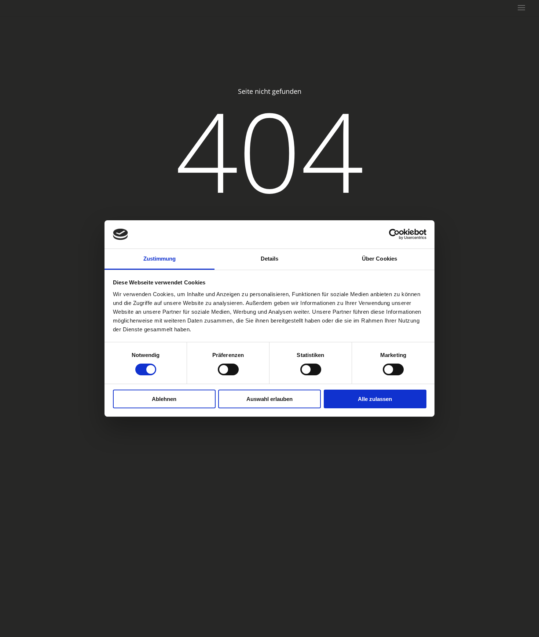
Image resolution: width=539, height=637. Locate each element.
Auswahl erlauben (269, 399)
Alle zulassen (375, 399)
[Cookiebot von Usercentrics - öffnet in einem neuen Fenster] (394, 234)
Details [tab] (270, 258)
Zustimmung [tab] (159, 258)
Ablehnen (164, 399)
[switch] (228, 369)
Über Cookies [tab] (379, 258)
